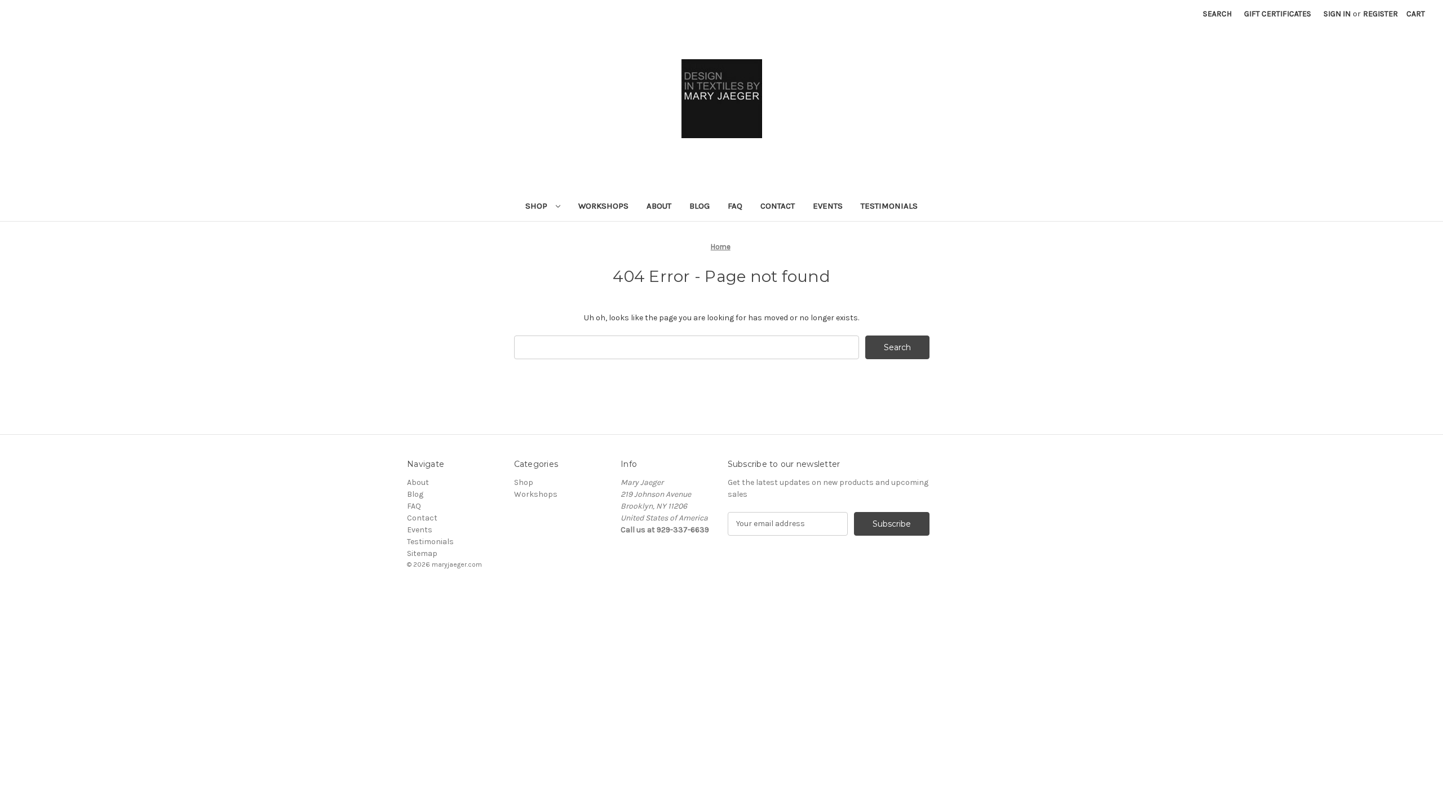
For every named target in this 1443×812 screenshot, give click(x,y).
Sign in (1337, 14)
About (659, 206)
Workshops (603, 206)
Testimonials (889, 206)
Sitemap (422, 553)
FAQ (735, 206)
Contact (777, 206)
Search (1217, 14)
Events (828, 206)
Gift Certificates (1277, 14)
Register (1380, 14)
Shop (537, 206)
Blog (699, 206)
